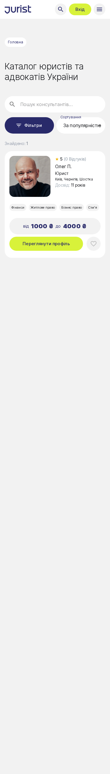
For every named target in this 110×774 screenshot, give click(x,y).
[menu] (99, 9)
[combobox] (81, 125)
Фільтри (33, 125)
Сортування (70, 117)
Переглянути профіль (46, 243)
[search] (61, 9)
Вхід (80, 9)
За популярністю (79, 125)
